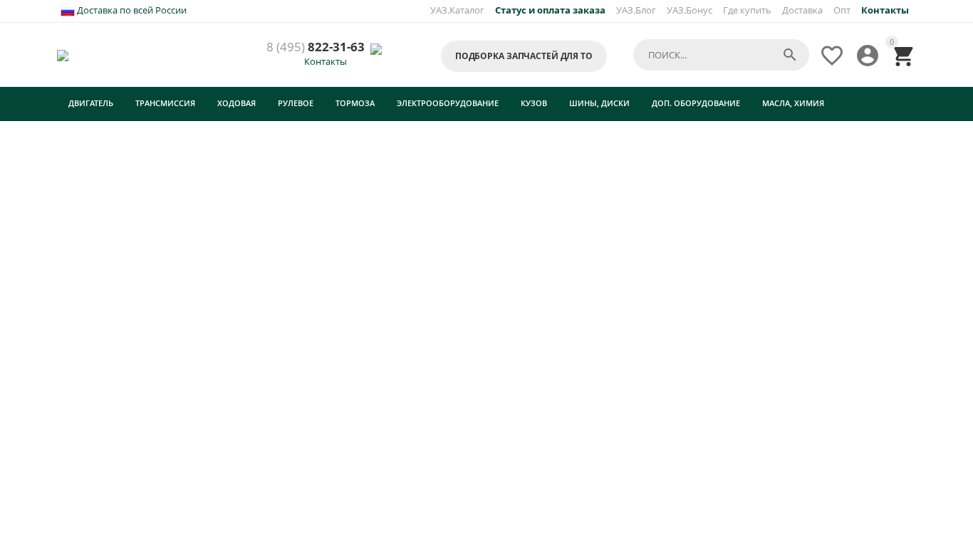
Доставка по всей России (131, 10)
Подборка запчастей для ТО (524, 56)
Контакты (325, 61)
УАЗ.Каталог (457, 10)
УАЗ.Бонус (689, 10)
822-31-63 (315, 47)
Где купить (747, 10)
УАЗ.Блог (636, 10)
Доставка (802, 10)
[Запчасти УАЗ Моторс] (64, 54)
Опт (841, 10)
